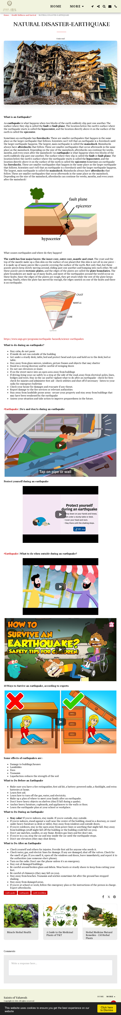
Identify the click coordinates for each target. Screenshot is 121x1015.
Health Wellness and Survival (24, 15)
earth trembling (39, 893)
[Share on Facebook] (103, 896)
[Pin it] (114, 896)
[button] (92, 6)
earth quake (10, 893)
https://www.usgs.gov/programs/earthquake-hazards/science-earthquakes (44, 338)
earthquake (24, 893)
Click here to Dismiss (107, 1008)
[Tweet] (109, 896)
